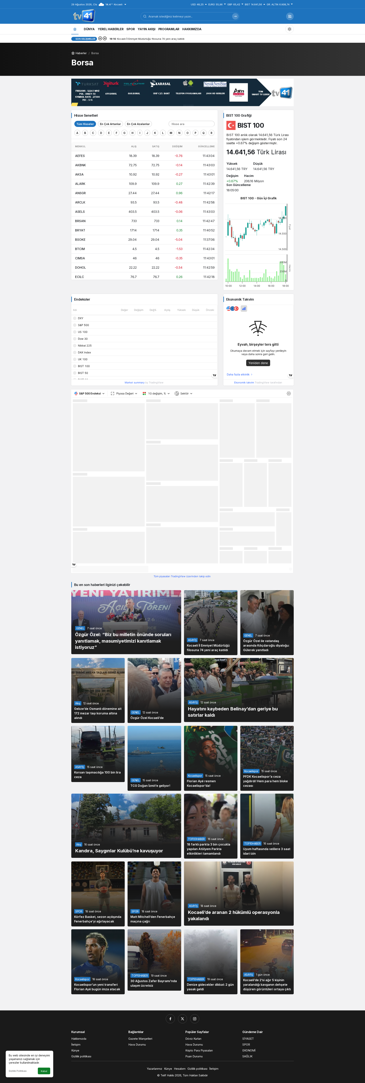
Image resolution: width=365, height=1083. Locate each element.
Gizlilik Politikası (18, 1071)
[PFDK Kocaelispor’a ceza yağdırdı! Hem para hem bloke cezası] (267, 758)
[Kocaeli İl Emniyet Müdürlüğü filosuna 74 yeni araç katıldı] (210, 622)
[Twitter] (182, 1018)
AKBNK (80, 165)
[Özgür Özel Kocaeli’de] (154, 690)
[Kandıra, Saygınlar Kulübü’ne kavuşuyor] (126, 826)
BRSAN (80, 221)
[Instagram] (194, 1018)
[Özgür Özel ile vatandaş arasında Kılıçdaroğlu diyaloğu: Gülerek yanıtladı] (267, 622)
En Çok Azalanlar (138, 124)
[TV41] (83, 16)
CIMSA (80, 258)
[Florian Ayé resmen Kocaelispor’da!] (210, 758)
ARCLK (80, 202)
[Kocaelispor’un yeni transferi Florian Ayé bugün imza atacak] (98, 961)
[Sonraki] (104, 39)
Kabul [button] (44, 1071)
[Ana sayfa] (75, 29)
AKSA (79, 174)
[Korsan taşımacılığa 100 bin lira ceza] (98, 754)
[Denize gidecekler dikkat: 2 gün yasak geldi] (210, 961)
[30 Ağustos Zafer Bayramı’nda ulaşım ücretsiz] (154, 960)
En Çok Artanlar (110, 124)
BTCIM (80, 249)
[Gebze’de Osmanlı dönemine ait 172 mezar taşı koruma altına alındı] (98, 690)
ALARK (80, 184)
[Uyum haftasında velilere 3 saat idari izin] (267, 826)
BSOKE (80, 239)
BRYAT (80, 230)
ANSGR (80, 193)
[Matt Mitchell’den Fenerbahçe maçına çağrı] (154, 893)
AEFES (80, 156)
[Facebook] (170, 1018)
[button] (290, 16)
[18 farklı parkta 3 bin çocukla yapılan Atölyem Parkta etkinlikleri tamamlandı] (210, 826)
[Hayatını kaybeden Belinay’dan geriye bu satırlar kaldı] (239, 690)
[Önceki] (100, 39)
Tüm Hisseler (85, 124)
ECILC (79, 277)
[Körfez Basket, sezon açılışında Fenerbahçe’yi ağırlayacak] (98, 893)
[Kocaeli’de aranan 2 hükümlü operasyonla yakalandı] (239, 893)
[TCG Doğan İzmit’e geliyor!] (154, 758)
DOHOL (80, 267)
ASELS (80, 212)
